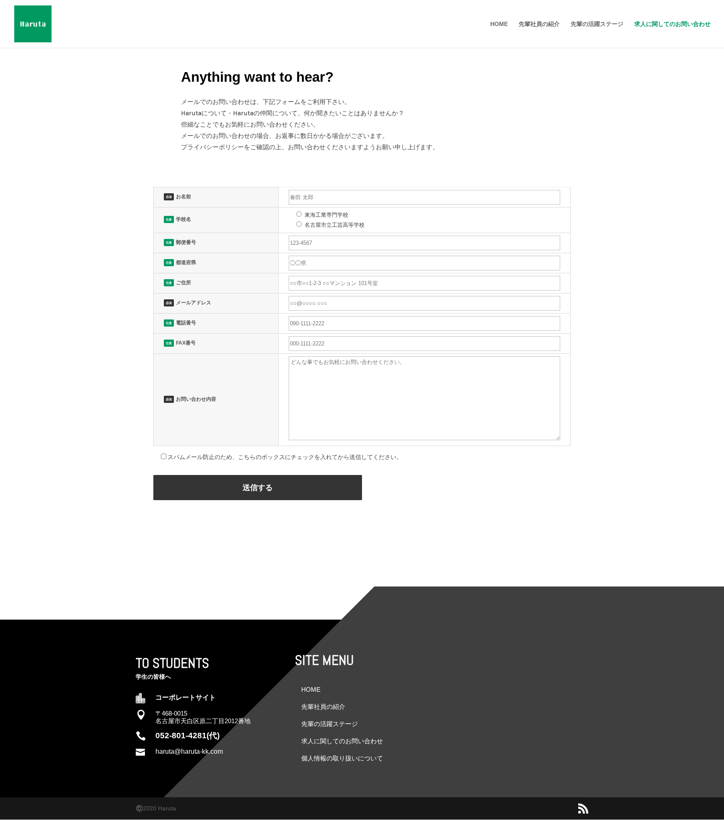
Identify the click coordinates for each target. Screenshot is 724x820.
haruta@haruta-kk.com (189, 751)
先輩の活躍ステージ (597, 24)
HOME (499, 24)
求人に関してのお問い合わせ (672, 24)
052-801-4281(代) (187, 735)
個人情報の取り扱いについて (342, 758)
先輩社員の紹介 (539, 24)
